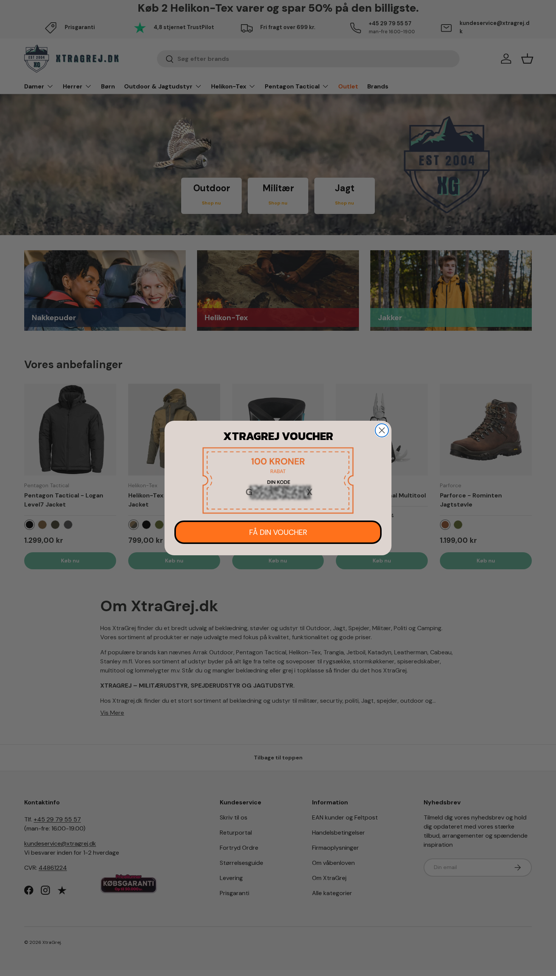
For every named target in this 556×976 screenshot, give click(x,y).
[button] (278, 480)
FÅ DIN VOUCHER (278, 532)
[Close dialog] (381, 430)
